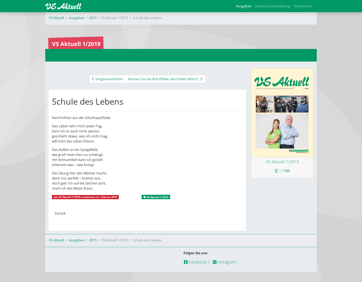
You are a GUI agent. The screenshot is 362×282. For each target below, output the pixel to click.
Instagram (226, 262)
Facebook (197, 262)
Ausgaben (244, 6)
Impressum (303, 6)
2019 (93, 18)
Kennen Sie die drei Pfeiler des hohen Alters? (163, 79)
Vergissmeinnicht (108, 79)
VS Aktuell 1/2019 (69, 197)
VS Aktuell (56, 18)
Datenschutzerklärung (272, 6)
